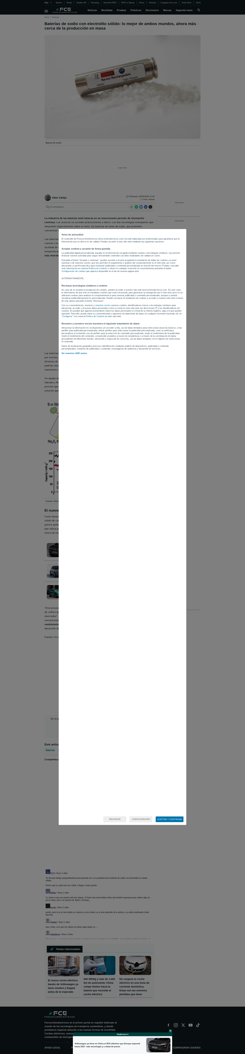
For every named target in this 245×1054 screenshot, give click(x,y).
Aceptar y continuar (169, 819)
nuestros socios (102, 305)
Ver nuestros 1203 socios (74, 353)
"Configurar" (67, 316)
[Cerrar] (170, 1030)
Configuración (141, 819)
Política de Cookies (98, 268)
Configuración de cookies (74, 271)
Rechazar (115, 819)
